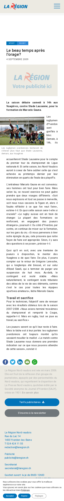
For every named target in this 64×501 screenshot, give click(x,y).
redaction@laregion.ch (17, 447)
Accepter (10, 496)
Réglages (25, 490)
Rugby (22, 43)
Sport (12, 43)
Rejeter (24, 496)
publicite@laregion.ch (17, 457)
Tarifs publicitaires (30, 402)
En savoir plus (30, 392)
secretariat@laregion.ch (18, 468)
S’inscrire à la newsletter (32, 412)
